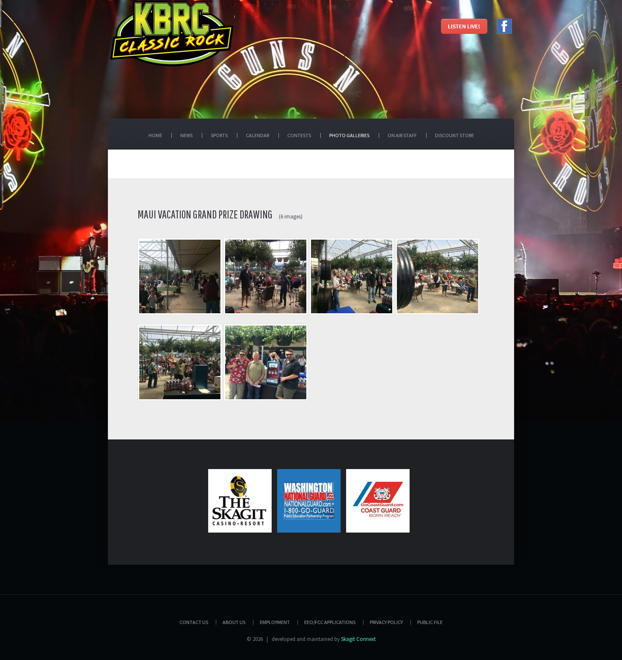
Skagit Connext (358, 639)
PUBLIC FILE (430, 622)
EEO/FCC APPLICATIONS (329, 622)
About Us (234, 622)
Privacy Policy (386, 622)
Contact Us (193, 622)
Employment (275, 622)
